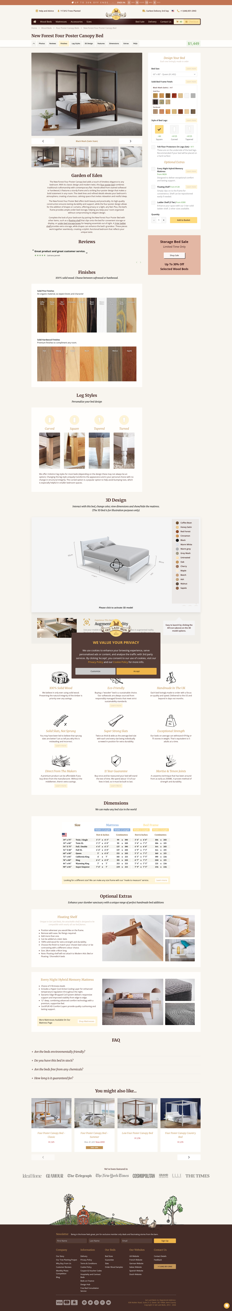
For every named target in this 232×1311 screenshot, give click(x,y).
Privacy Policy (95, 662)
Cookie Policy (120, 662)
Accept (137, 671)
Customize (95, 671)
